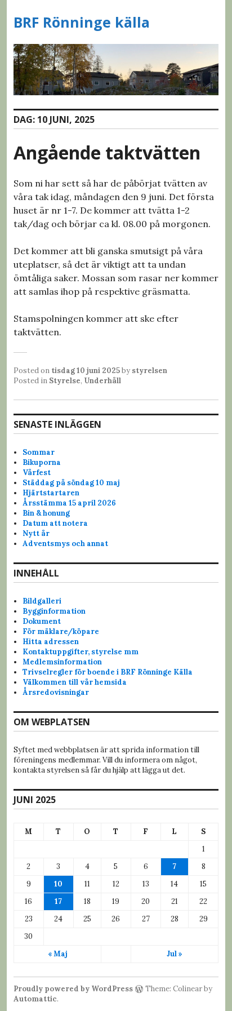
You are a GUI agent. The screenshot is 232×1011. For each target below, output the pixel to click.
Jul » (174, 954)
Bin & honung (46, 513)
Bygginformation (54, 611)
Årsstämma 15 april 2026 (69, 503)
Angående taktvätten (107, 152)
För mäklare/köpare (61, 631)
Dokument (42, 621)
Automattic (35, 999)
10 (58, 884)
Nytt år (36, 533)
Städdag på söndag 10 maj (71, 482)
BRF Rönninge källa (82, 22)
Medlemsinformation (62, 662)
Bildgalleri (42, 601)
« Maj (58, 954)
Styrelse (65, 380)
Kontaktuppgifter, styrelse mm (81, 652)
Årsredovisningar (56, 692)
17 (58, 901)
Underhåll (102, 380)
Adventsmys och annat (65, 543)
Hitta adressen (51, 641)
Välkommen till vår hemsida (75, 682)
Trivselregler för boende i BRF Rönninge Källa (108, 672)
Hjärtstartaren (51, 493)
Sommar (39, 452)
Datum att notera (55, 523)
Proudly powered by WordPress (73, 989)
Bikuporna (42, 462)
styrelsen (149, 370)
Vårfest (37, 472)
